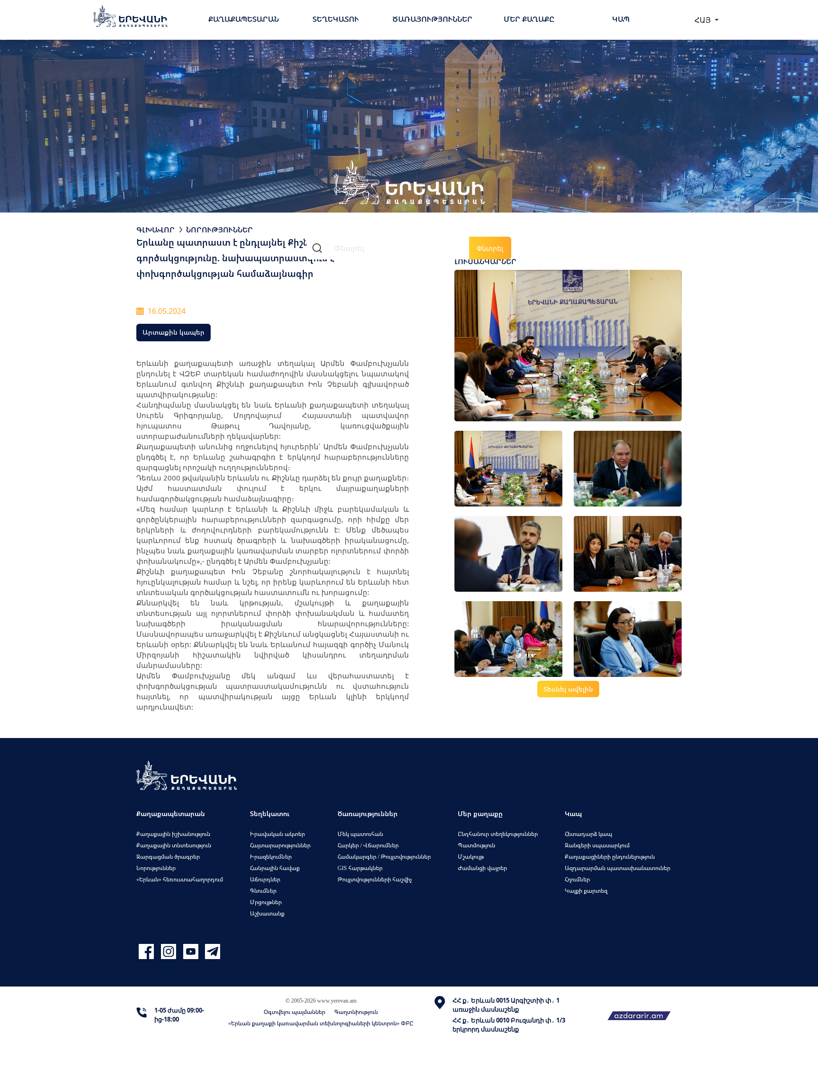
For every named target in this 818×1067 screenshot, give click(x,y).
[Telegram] (211, 952)
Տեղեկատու (335, 19)
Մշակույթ (471, 857)
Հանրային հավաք (275, 868)
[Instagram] (170, 952)
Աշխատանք (267, 913)
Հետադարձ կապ (588, 834)
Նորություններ (219, 229)
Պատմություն (476, 845)
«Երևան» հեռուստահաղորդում (179, 879)
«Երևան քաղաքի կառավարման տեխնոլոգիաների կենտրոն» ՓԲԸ (320, 1023)
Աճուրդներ (265, 879)
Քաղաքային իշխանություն (173, 834)
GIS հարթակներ (360, 868)
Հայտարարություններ (280, 845)
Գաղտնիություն (356, 1012)
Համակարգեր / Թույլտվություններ (384, 857)
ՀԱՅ (703, 20)
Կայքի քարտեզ (586, 891)
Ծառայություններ (432, 19)
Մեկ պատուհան (360, 834)
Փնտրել (490, 248)
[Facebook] (147, 952)
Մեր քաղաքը (529, 19)
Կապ (621, 19)
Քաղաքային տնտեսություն (173, 845)
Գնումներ (263, 891)
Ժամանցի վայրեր (482, 868)
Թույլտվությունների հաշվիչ (375, 879)
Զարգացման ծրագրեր (168, 857)
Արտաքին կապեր (173, 332)
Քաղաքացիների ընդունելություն (610, 857)
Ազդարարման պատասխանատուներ (617, 868)
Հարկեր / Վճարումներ (368, 845)
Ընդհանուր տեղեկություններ (498, 834)
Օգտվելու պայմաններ (294, 1012)
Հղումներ (577, 879)
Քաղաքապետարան (243, 19)
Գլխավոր (155, 229)
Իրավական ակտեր (277, 834)
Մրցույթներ (266, 902)
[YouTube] (192, 952)
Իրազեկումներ (271, 857)
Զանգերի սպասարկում (597, 845)
